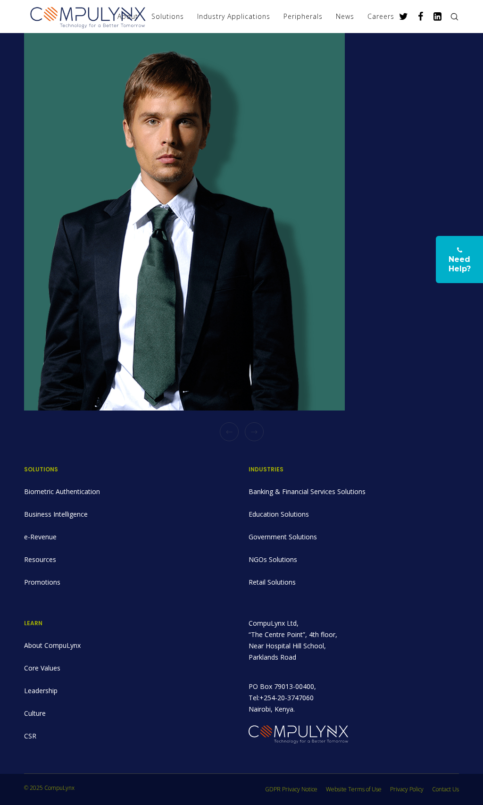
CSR (30, 735)
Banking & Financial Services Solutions (307, 491)
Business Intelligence (56, 514)
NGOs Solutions (273, 559)
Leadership (41, 690)
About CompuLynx (52, 645)
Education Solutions (279, 514)
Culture (35, 713)
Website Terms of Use (354, 789)
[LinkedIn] (433, 16)
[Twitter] (399, 16)
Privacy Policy (407, 789)
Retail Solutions (272, 582)
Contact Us (445, 789)
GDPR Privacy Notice (291, 789)
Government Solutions (283, 536)
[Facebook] (416, 16)
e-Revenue (40, 536)
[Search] (450, 16)
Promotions (42, 582)
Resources (40, 559)
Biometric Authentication (62, 491)
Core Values (42, 667)
